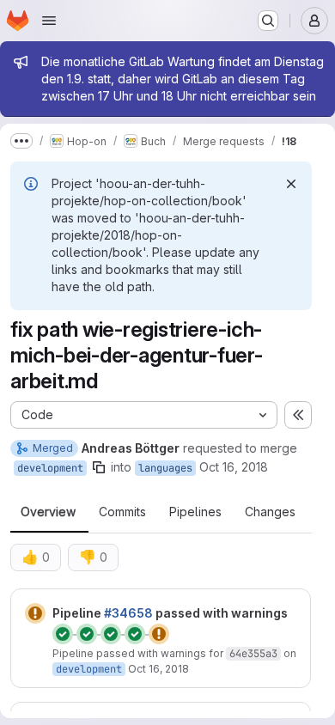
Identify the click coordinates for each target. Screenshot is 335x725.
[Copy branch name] (98, 467)
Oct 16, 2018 (233, 467)
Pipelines (195, 512)
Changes (270, 512)
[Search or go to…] (268, 20)
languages (165, 468)
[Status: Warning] (35, 613)
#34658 (128, 613)
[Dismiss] (291, 184)
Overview (48, 512)
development (50, 468)
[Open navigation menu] (49, 20)
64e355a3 (253, 654)
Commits (122, 512)
